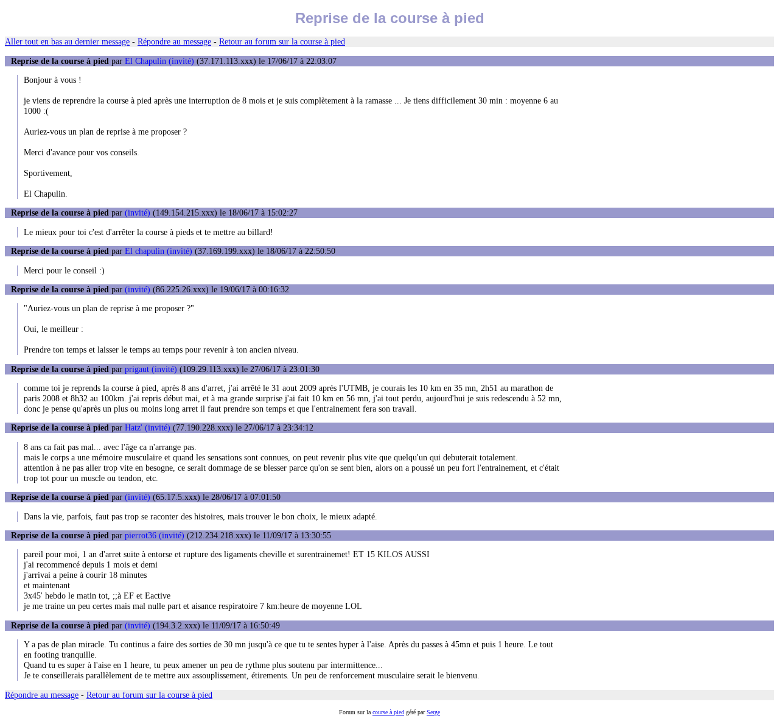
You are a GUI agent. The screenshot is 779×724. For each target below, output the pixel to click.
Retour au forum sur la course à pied (282, 41)
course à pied (388, 712)
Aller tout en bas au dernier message (67, 41)
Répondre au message (174, 41)
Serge (433, 712)
